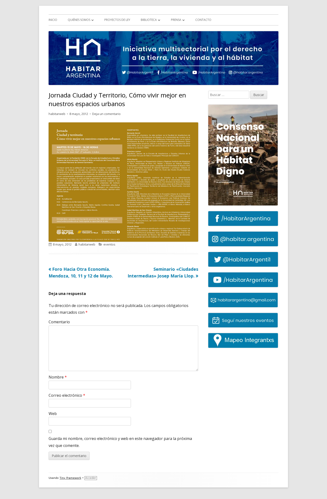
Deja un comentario (106, 114)
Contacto (203, 20)
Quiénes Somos (79, 20)
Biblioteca (149, 20)
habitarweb (57, 114)
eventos (109, 244)
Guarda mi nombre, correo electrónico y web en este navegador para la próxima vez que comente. (120, 442)
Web (53, 413)
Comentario (59, 322)
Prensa (176, 20)
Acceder (90, 478)
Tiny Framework (70, 478)
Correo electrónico (67, 395)
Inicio (53, 20)
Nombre (58, 377)
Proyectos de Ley (117, 20)
